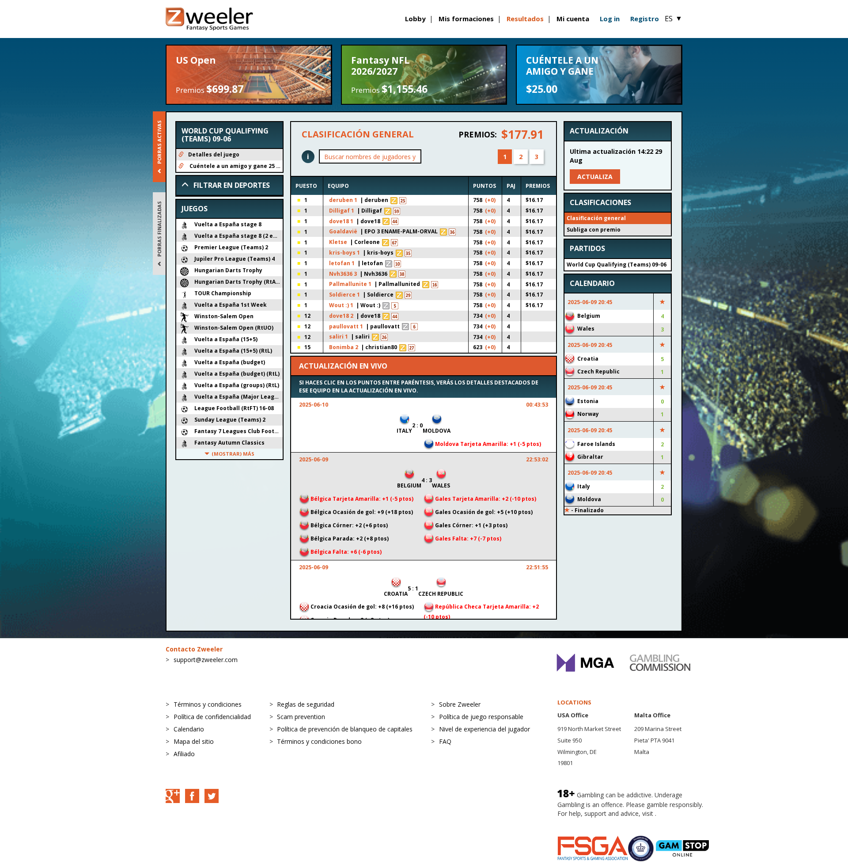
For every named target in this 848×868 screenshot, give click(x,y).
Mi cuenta (572, 18)
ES (673, 18)
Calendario (189, 729)
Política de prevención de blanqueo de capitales (345, 729)
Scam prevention (301, 716)
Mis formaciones (466, 18)
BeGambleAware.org (587, 822)
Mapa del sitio (194, 741)
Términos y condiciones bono (319, 741)
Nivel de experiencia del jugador (484, 729)
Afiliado (184, 754)
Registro (644, 18)
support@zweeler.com (206, 659)
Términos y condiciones (208, 704)
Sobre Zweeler (460, 704)
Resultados (525, 18)
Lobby (415, 18)
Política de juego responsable (481, 716)
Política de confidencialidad (212, 716)
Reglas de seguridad (305, 704)
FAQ (445, 741)
